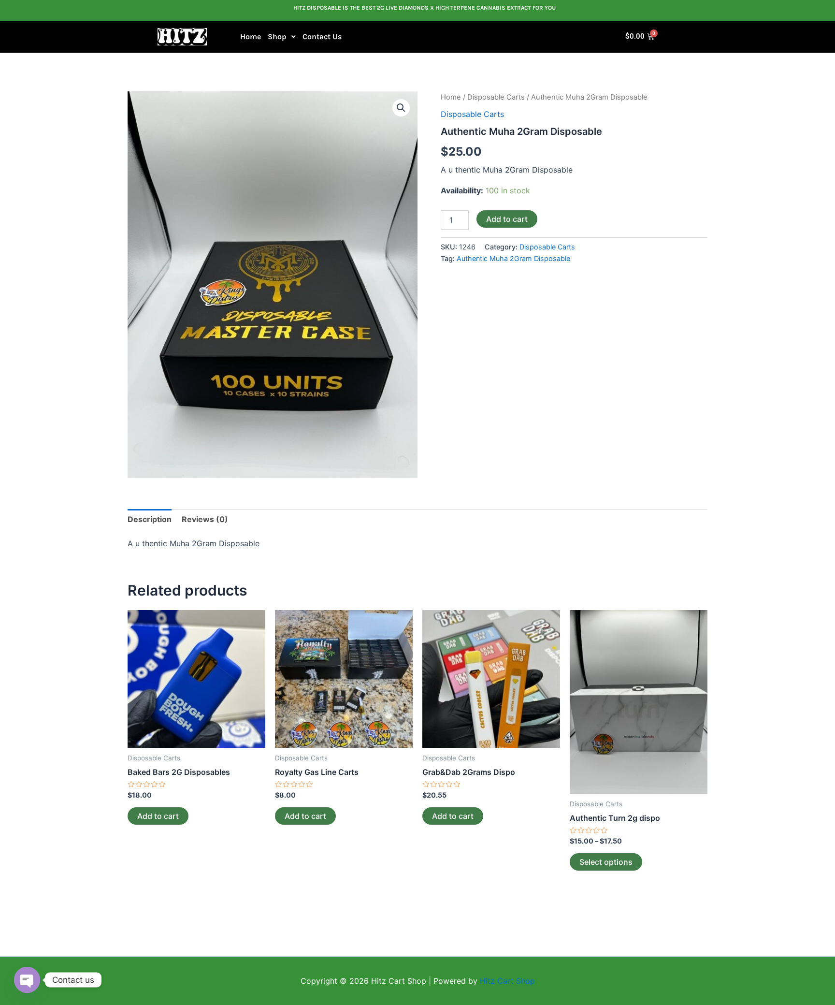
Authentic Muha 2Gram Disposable (513, 258)
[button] (281, 37)
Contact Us (322, 36)
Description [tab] (150, 519)
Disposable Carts (496, 97)
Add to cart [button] (158, 816)
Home (250, 36)
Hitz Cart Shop (507, 981)
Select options (606, 862)
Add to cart (507, 219)
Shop (277, 36)
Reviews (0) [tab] (205, 519)
